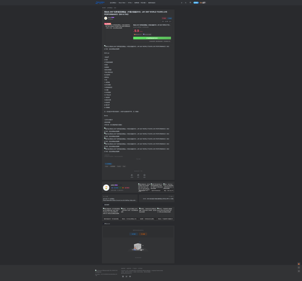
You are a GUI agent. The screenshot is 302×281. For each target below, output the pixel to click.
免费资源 (136, 2)
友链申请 (123, 268)
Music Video (122, 2)
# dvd (106, 166)
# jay (124, 166)
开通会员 (204, 2)
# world (119, 166)
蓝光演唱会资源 (132, 270)
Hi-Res (130, 2)
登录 (134, 234)
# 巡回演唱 (112, 166)
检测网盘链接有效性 (153, 38)
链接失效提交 (151, 2)
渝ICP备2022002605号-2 (126, 273)
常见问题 (143, 2)
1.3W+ (116, 187)
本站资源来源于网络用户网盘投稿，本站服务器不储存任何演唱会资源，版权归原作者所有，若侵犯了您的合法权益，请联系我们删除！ (142, 271)
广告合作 (135, 268)
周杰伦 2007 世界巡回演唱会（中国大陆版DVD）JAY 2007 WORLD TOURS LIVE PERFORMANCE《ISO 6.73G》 (135, 13)
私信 (170, 18)
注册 (144, 234)
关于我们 (140, 268)
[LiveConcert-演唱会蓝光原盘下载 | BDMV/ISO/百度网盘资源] (106, 271)
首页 (104, 7)
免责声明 (129, 268)
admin (109, 17)
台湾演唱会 (110, 7)
